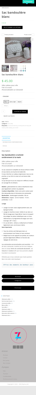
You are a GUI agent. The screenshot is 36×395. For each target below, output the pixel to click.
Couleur (5, 96)
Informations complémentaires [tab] (12, 142)
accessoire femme (12, 125)
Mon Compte (6, 363)
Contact (5, 357)
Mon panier (6, 360)
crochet (20, 125)
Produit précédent (9, 34)
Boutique (5, 355)
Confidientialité (7, 376)
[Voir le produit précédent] (3, 34)
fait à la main (25, 125)
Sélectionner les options (12, 27)
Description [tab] (6, 138)
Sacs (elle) (10, 123)
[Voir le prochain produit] (33, 34)
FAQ (4, 371)
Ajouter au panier (20, 111)
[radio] (6, 101)
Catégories (18, 280)
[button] (32, 39)
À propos (5, 373)
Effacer (6, 105)
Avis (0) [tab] (5, 146)
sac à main (15, 127)
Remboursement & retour (10, 379)
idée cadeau (9, 127)
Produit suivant (27, 34)
